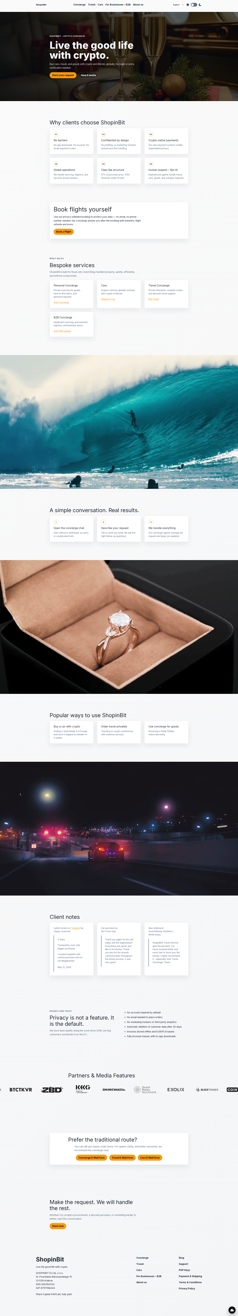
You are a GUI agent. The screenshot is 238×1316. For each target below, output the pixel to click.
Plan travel (154, 299)
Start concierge (61, 302)
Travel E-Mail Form (122, 1157)
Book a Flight (63, 231)
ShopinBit (41, 4)
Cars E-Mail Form (150, 1157)
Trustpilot (75, 928)
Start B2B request (62, 331)
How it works (88, 75)
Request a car (108, 299)
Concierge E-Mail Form (91, 1157)
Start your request (63, 75)
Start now (58, 1226)
